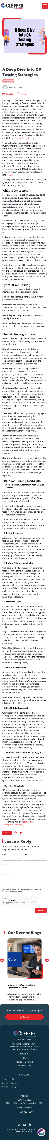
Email (26, 854)
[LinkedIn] (24, 1124)
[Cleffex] (12, 6)
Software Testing (8, 81)
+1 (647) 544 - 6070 (24, 1112)
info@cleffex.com (24, 1107)
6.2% (11, 174)
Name (5, 854)
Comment (6, 874)
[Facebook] (30, 1124)
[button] (45, 6)
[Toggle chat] (41, 1132)
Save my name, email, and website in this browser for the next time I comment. (23, 891)
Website (5, 864)
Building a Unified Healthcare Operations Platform (21, 986)
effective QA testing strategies (27, 138)
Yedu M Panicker (16, 87)
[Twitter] (19, 1124)
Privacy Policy (28, 1131)
